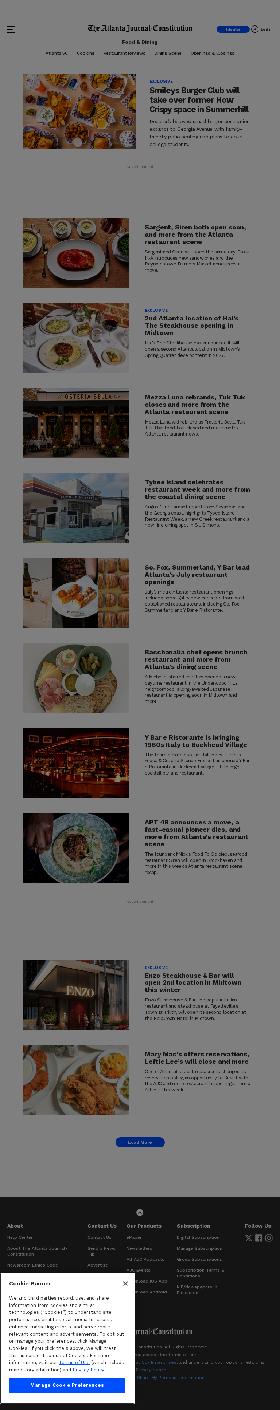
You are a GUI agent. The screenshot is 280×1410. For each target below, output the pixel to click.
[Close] (125, 1284)
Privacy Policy (88, 1369)
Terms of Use (74, 1362)
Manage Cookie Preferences (67, 1385)
